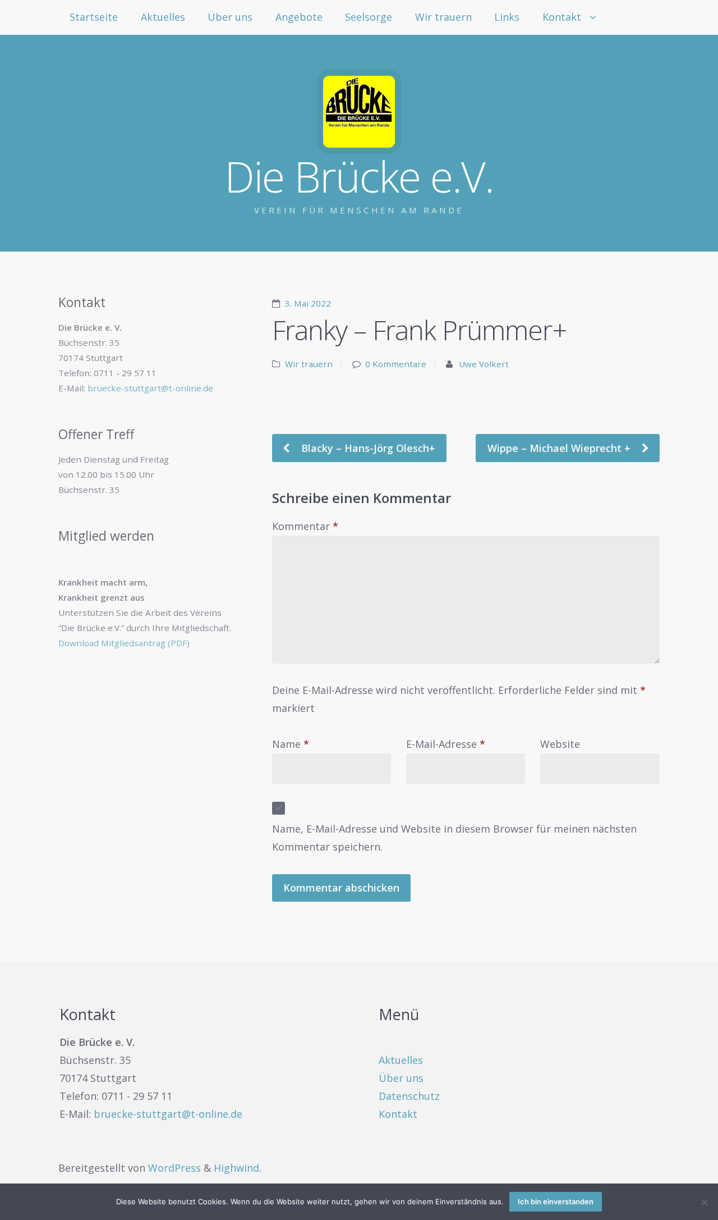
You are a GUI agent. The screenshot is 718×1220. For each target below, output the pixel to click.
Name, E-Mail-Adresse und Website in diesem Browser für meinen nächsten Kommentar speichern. (454, 837)
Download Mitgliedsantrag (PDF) (124, 642)
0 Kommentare (395, 363)
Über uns (230, 17)
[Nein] (704, 1202)
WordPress (174, 1168)
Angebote (299, 17)
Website (560, 744)
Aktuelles (163, 17)
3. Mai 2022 (308, 303)
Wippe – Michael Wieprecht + (560, 448)
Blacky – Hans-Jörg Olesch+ (366, 448)
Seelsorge (368, 17)
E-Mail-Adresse (445, 744)
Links (506, 17)
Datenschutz (409, 1096)
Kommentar (305, 526)
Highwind (236, 1168)
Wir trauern (443, 17)
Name (290, 744)
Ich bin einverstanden (555, 1201)
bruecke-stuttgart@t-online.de (150, 388)
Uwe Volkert (484, 363)
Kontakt (561, 17)
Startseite (94, 17)
